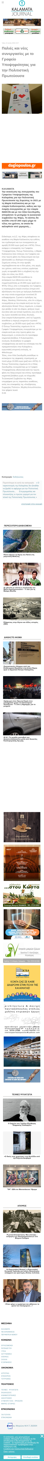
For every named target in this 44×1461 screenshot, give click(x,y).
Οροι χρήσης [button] (9, 1451)
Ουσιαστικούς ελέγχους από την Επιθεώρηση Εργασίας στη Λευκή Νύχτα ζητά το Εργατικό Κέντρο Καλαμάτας (20, 668)
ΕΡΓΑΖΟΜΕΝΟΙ (7, 1345)
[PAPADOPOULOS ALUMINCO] (22, 176)
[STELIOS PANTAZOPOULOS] (22, 1020)
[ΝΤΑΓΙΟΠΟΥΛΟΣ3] (22, 167)
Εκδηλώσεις (18, 477)
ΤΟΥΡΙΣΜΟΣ (6, 1379)
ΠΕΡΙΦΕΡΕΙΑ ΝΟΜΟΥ (9, 1335)
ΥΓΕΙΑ (3, 1351)
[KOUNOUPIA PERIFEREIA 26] (22, 925)
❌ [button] (42, 1436)
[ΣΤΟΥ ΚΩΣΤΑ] (22, 896)
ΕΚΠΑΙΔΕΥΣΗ (6, 1348)
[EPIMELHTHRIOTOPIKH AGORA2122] (22, 408)
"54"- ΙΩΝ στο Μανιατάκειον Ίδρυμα (22, 1189)
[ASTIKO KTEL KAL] (22, 984)
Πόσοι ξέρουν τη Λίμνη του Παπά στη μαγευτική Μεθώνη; (19, 555)
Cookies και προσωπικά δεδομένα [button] (18, 1449)
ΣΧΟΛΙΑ (4, 1359)
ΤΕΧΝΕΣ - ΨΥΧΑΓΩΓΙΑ (9, 1390)
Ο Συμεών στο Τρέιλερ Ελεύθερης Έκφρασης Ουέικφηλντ (22, 1124)
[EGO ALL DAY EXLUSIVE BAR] (22, 23)
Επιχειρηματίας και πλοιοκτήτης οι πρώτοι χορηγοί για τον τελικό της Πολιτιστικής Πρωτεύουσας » (20, 494)
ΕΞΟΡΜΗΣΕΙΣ (6, 1362)
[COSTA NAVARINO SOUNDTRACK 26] (22, 864)
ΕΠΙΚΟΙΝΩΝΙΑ (6, 1417)
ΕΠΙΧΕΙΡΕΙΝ (5, 1376)
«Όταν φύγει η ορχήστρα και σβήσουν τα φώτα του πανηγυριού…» (22, 1305)
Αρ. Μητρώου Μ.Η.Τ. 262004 (24, 1426)
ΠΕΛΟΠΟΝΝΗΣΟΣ (8, 1332)
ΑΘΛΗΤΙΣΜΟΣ (6, 1398)
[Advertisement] (22, 138)
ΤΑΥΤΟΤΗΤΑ (5, 1415)
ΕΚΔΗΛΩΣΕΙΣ (6, 1393)
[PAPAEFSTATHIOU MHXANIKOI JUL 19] (22, 1053)
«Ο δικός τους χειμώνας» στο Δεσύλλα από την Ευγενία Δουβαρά (22, 1157)
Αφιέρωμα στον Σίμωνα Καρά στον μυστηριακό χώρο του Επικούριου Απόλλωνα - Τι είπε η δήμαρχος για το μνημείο (20, 703)
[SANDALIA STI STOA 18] (22, 828)
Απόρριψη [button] (12, 1457)
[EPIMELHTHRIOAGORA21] (22, 1077)
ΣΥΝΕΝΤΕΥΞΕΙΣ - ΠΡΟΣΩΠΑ (12, 1401)
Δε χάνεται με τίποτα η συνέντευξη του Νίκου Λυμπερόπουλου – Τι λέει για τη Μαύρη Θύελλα (19, 589)
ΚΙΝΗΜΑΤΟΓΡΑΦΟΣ (8, 1395)
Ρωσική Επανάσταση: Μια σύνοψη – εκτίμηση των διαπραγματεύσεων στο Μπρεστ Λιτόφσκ (22, 1236)
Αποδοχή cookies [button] (30, 1457)
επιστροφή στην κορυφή (31, 504)
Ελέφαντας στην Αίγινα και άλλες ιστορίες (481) (21, 623)
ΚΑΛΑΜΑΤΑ (5, 1329)
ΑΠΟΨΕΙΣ (5, 1357)
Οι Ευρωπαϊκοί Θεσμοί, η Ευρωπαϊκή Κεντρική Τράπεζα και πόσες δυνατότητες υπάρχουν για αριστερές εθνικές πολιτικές (22, 1271)
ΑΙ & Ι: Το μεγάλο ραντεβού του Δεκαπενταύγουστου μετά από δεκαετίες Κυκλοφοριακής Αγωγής (20, 739)
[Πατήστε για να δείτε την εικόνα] (22, 99)
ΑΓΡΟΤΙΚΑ (5, 1373)
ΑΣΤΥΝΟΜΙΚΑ (6, 1354)
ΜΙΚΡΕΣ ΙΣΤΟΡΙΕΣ (8, 1404)
